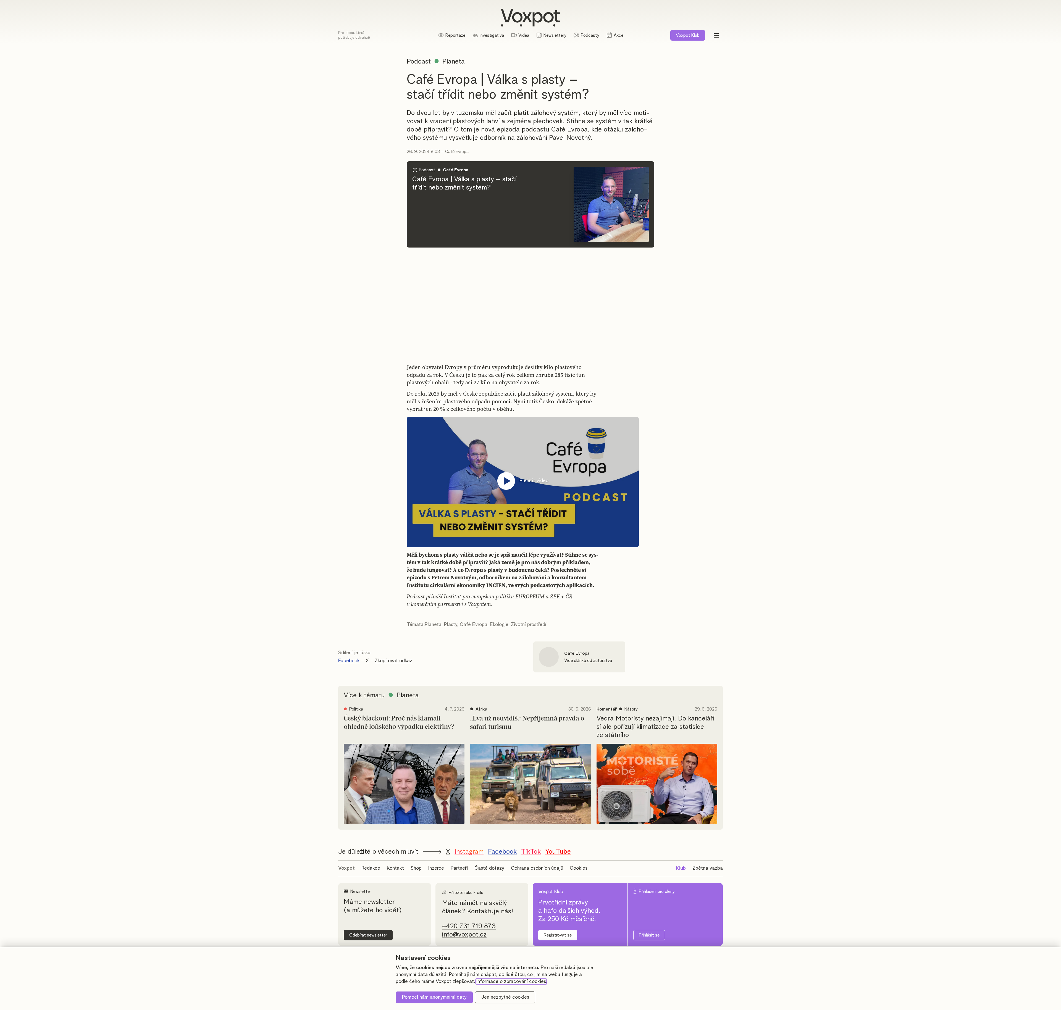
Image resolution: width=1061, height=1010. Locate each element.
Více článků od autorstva (588, 660)
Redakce (370, 868)
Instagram (469, 851)
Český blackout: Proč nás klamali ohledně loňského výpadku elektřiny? (399, 722)
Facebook (349, 660)
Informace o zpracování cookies (511, 981)
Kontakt (395, 868)
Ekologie (499, 624)
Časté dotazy (489, 868)
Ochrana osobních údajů (537, 868)
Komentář (607, 709)
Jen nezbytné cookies (505, 997)
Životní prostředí (528, 624)
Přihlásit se (649, 935)
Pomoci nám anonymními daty (434, 997)
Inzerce (436, 868)
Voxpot (346, 868)
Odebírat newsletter (368, 935)
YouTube (558, 851)
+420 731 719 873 (469, 926)
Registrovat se (558, 935)
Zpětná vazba (707, 868)
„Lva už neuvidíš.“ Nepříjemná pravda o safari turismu (527, 722)
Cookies (578, 868)
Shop (416, 868)
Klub (688, 35)
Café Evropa (457, 151)
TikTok (531, 851)
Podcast (419, 61)
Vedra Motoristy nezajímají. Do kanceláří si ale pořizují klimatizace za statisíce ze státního (655, 726)
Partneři (459, 868)
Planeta (433, 624)
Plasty (450, 624)
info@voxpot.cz (464, 934)
